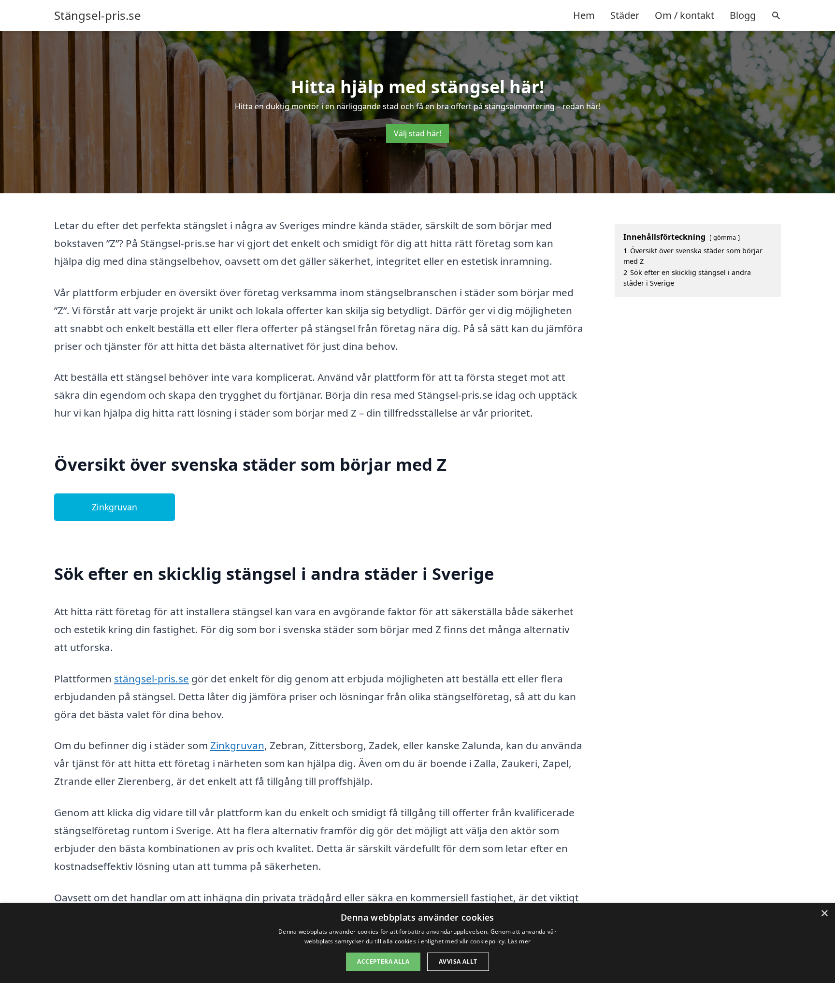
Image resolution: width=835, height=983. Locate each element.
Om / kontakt (684, 15)
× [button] (824, 913)
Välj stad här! (417, 133)
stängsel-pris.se (151, 678)
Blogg (743, 15)
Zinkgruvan (114, 507)
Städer (624, 15)
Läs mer (519, 941)
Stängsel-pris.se (97, 15)
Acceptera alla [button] (383, 961)
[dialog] (417, 943)
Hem (584, 15)
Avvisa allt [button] (458, 961)
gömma (724, 237)
